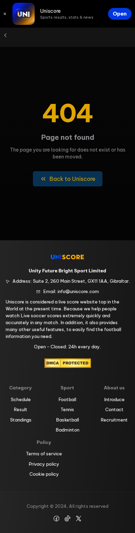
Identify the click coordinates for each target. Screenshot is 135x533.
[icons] (5, 14)
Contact (114, 409)
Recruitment (114, 420)
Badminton (67, 430)
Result (20, 409)
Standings (21, 420)
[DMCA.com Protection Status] (67, 363)
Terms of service (44, 453)
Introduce (114, 399)
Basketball (67, 420)
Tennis (67, 409)
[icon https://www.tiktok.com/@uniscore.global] (67, 518)
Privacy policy (44, 464)
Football (67, 399)
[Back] (5, 35)
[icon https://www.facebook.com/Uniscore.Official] (56, 518)
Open (120, 13)
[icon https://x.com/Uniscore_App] (78, 518)
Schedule (21, 399)
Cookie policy (44, 474)
